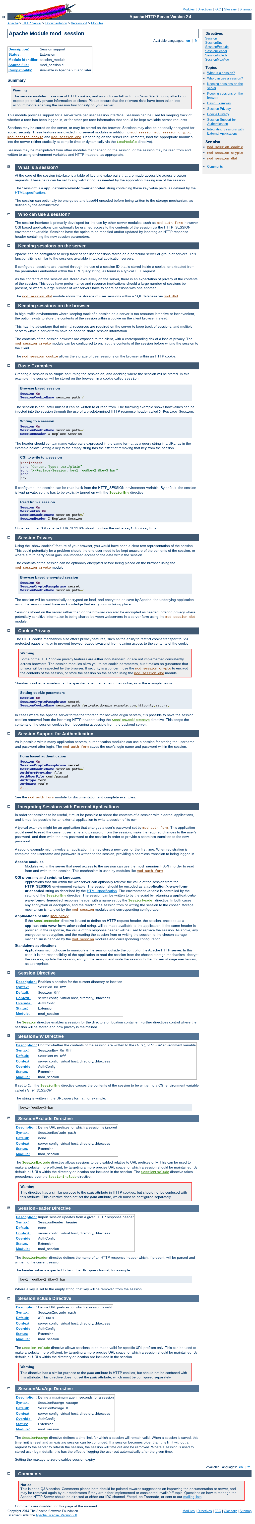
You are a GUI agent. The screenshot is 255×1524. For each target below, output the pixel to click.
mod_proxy (59, 916)
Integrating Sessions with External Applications (225, 131)
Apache (12, 23)
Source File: (18, 65)
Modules (189, 9)
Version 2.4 (79, 23)
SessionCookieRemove (131, 720)
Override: (24, 1003)
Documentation (56, 23)
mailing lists (192, 1497)
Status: (14, 54)
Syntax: (22, 987)
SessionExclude (217, 47)
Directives (204, 9)
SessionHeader (216, 51)
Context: (23, 998)
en (188, 40)
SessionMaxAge (217, 59)
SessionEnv (214, 42)
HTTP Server (31, 23)
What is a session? (221, 73)
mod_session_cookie (25, 137)
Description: (18, 49)
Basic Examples (219, 103)
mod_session (141, 132)
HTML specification (30, 193)
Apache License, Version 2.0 (56, 1515)
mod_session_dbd (66, 137)
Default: (22, 992)
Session (211, 38)
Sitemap (246, 9)
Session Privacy (219, 109)
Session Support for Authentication (221, 122)
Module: (23, 1014)
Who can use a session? (225, 78)
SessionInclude (216, 55)
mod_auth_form (170, 223)
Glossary (230, 9)
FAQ (218, 9)
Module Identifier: (23, 60)
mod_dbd (171, 296)
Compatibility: (20, 70)
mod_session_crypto (172, 132)
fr (196, 40)
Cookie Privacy (218, 114)
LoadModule (127, 142)
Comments (215, 166)
